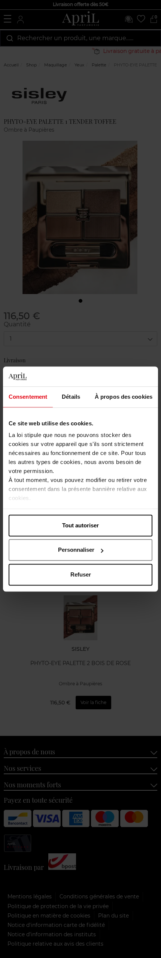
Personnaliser (76, 550)
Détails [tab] (71, 396)
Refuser (80, 574)
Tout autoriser (80, 525)
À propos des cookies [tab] (123, 396)
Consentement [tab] (28, 396)
